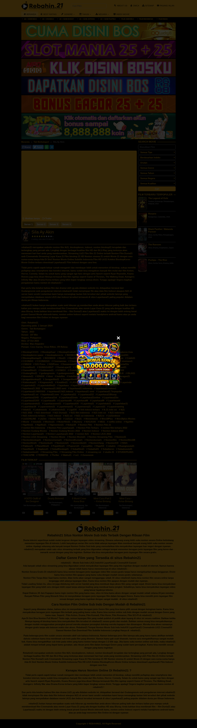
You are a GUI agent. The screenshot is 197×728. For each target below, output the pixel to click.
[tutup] (118, 338)
